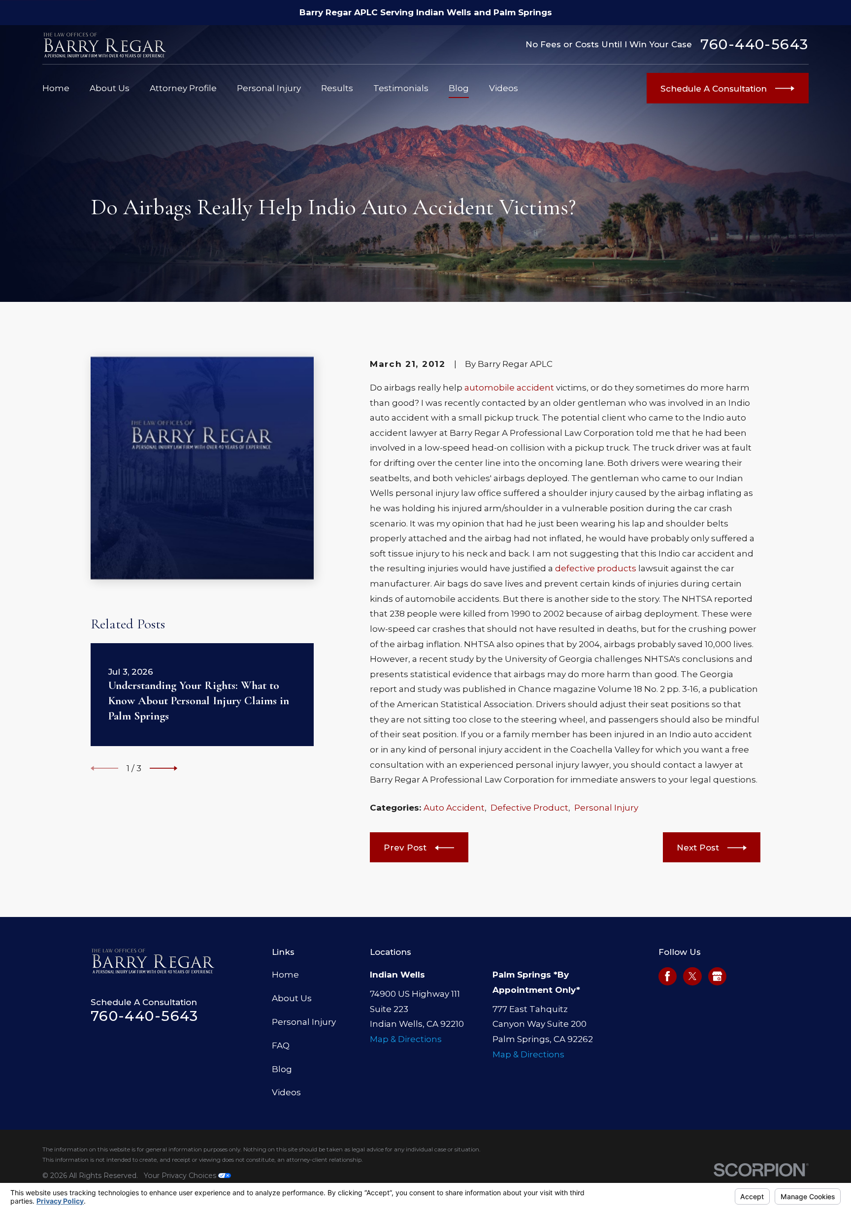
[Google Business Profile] (717, 976)
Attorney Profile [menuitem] (183, 88)
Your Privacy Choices (181, 1175)
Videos (286, 1092)
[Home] (104, 44)
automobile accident (509, 387)
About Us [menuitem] (110, 88)
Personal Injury (606, 808)
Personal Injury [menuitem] (269, 88)
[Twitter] (692, 976)
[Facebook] (667, 976)
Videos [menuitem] (503, 88)
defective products (595, 568)
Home (285, 975)
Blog (282, 1069)
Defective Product (529, 808)
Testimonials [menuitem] (400, 88)
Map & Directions (406, 1039)
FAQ (281, 1045)
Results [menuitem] (337, 88)
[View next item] (163, 768)
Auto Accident (454, 808)
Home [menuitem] (55, 88)
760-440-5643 (754, 44)
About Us (292, 998)
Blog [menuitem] (459, 88)
